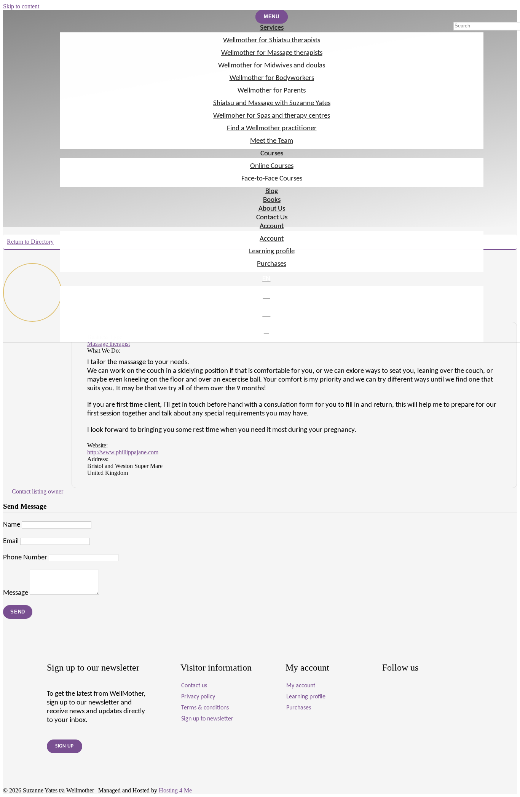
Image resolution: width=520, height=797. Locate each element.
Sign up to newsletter (207, 719)
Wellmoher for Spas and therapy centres (271, 116)
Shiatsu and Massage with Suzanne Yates (271, 103)
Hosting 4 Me (175, 790)
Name (11, 525)
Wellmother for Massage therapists (271, 53)
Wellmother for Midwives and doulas (271, 65)
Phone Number (25, 557)
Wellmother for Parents (272, 90)
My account (300, 686)
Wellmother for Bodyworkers (272, 78)
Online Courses (271, 166)
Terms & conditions (205, 708)
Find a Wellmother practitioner (272, 128)
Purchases (271, 264)
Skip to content (21, 6)
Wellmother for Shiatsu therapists (271, 40)
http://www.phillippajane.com (122, 452)
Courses (271, 153)
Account (272, 226)
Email (11, 541)
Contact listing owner (37, 491)
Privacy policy (198, 697)
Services (272, 28)
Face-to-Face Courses (271, 178)
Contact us (194, 686)
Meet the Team (271, 141)
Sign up (64, 746)
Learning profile (272, 251)
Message (15, 593)
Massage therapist (108, 343)
